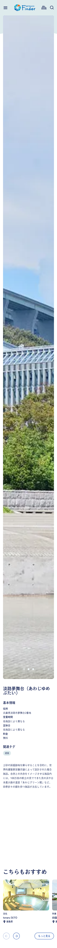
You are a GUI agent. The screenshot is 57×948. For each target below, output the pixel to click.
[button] (24, 669)
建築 (7, 753)
